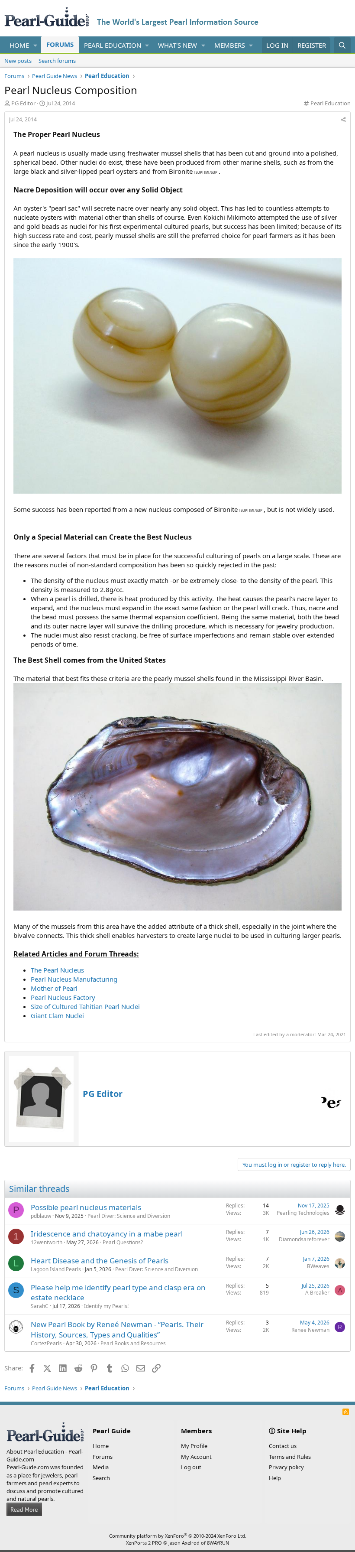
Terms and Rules (290, 1457)
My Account (196, 1457)
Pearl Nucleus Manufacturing (74, 979)
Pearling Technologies (303, 1213)
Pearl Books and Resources (133, 1343)
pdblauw (41, 1216)
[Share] (343, 120)
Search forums (57, 61)
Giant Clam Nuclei (57, 1015)
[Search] (342, 45)
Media (101, 1467)
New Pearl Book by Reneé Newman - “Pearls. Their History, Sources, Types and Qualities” (117, 1329)
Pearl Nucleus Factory (63, 997)
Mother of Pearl (54, 988)
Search (101, 1478)
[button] (35, 45)
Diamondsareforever (304, 1239)
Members (229, 45)
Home (19, 45)
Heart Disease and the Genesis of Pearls (99, 1261)
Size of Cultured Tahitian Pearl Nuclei (85, 1006)
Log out (191, 1467)
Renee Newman (310, 1330)
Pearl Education (112, 45)
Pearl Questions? (123, 1242)
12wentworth (46, 1242)
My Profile (194, 1446)
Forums (60, 44)
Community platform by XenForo (177, 1535)
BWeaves (318, 1266)
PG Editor (23, 103)
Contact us (283, 1446)
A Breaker (317, 1292)
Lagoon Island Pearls (56, 1269)
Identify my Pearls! (106, 1306)
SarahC (39, 1306)
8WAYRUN (218, 1542)
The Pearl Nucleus (57, 970)
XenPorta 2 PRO (144, 1542)
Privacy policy (286, 1467)
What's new (177, 45)
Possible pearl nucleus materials (86, 1207)
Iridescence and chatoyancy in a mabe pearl (107, 1234)
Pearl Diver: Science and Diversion (128, 1216)
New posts (18, 61)
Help (275, 1478)
